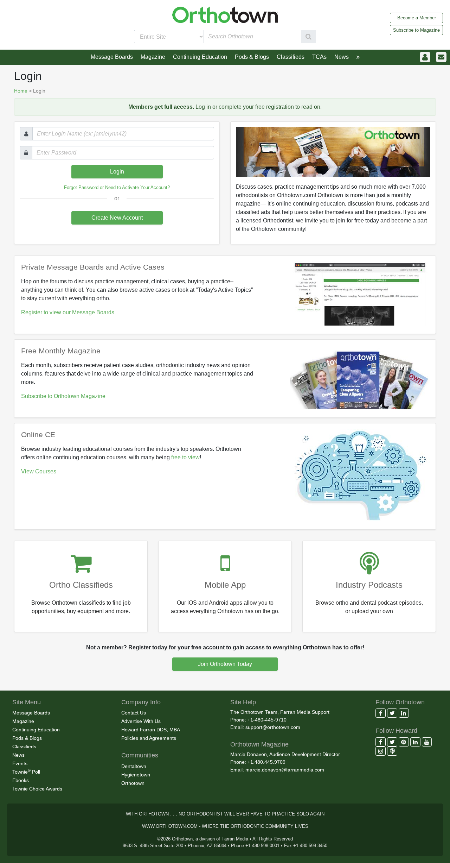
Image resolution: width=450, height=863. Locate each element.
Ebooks (20, 780)
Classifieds (24, 746)
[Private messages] (441, 57)
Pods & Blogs (27, 738)
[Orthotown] (225, 14)
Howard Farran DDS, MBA (150, 729)
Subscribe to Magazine (416, 30)
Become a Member (416, 17)
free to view (185, 457)
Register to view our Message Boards (67, 312)
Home (20, 91)
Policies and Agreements (148, 738)
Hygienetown (135, 774)
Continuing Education (36, 729)
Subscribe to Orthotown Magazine (63, 396)
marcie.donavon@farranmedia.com (284, 770)
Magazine (23, 721)
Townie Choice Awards (37, 789)
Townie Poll (26, 771)
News (18, 755)
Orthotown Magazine (259, 744)
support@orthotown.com (272, 727)
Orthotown (132, 783)
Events (19, 763)
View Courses (38, 471)
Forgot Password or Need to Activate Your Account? (117, 187)
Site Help (243, 702)
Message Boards (31, 713)
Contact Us (133, 713)
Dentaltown (133, 766)
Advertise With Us (141, 721)
